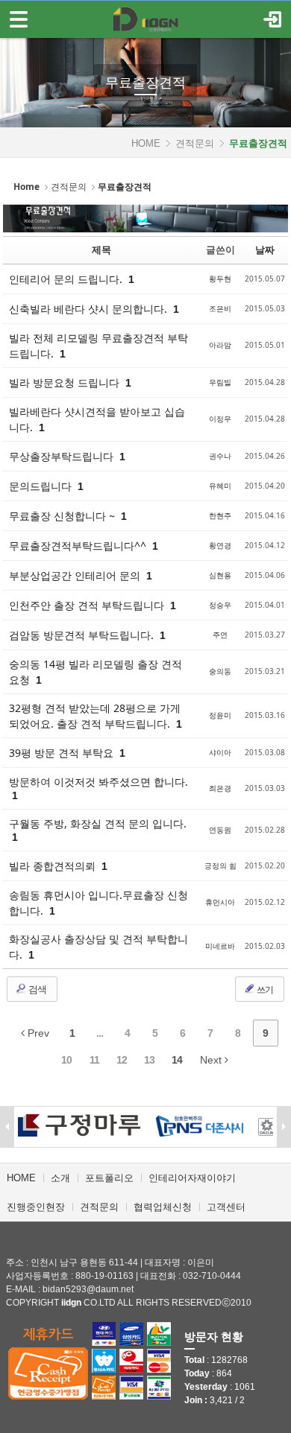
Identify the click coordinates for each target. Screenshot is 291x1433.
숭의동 (220, 671)
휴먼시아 (220, 902)
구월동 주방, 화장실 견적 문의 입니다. (98, 823)
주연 (220, 634)
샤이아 (220, 752)
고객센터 (226, 1207)
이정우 (220, 418)
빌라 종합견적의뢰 (53, 866)
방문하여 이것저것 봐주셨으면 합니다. (98, 782)
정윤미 (220, 715)
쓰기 (264, 989)
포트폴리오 (109, 1177)
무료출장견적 (145, 82)
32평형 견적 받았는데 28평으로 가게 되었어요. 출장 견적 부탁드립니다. (95, 716)
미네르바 (220, 946)
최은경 (220, 788)
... (99, 1033)
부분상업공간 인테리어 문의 (76, 575)
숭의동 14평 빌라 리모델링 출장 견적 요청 (95, 672)
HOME (145, 143)
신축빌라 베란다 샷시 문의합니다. (89, 309)
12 (121, 1060)
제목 (101, 249)
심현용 (220, 575)
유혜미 (220, 485)
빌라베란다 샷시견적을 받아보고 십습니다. (97, 419)
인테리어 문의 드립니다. (67, 279)
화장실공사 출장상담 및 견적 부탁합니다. (98, 947)
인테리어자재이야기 (192, 1177)
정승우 (220, 605)
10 (66, 1060)
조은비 (220, 308)
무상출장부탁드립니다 (62, 456)
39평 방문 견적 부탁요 (62, 753)
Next (212, 1060)
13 (149, 1060)
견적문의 (194, 143)
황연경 (220, 545)
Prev (37, 1033)
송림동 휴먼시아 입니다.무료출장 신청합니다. (98, 903)
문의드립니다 (42, 486)
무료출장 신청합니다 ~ (63, 516)
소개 (60, 1177)
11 (94, 1060)
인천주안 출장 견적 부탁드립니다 (88, 605)
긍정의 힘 (220, 865)
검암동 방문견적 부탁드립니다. (83, 635)
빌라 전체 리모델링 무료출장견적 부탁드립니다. (98, 345)
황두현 (220, 278)
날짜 (265, 249)
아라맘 (220, 345)
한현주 (220, 515)
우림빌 (220, 382)
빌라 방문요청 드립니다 (65, 382)
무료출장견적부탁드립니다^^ (79, 545)
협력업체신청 (163, 1207)
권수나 (220, 456)
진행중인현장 (36, 1207)
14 (177, 1060)
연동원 (220, 829)
